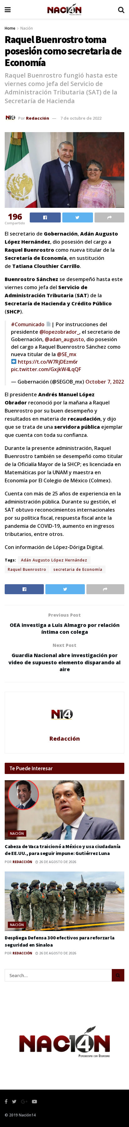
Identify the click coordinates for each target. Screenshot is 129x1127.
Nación (26, 28)
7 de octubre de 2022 (80, 118)
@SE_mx (66, 354)
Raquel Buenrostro (27, 569)
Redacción (37, 118)
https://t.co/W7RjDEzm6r (48, 361)
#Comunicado (27, 324)
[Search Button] (118, 975)
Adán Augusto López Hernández (54, 560)
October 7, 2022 (104, 381)
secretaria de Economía (78, 569)
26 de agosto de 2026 (57, 862)
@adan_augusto (64, 339)
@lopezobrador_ (59, 331)
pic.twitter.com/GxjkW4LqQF (46, 369)
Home (10, 28)
